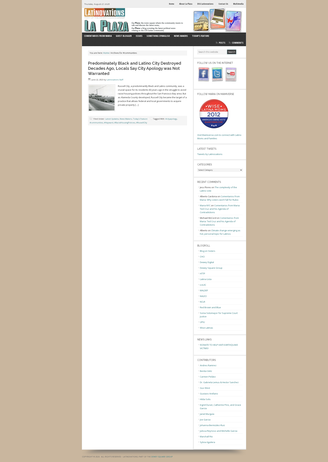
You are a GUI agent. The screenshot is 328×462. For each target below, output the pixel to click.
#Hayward (108, 122)
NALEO (203, 296)
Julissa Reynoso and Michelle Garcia (218, 430)
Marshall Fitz (206, 436)
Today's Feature (140, 119)
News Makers (126, 119)
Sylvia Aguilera (207, 442)
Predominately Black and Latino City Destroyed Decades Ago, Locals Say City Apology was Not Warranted (134, 68)
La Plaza (164, 20)
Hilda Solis (205, 399)
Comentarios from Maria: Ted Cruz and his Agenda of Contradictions (220, 209)
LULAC (203, 284)
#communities (96, 122)
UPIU (202, 322)
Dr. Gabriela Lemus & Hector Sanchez (219, 382)
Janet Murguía (207, 413)
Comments (237, 42)
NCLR (202, 301)
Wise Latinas (206, 327)
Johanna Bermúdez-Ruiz (212, 425)
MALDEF (204, 290)
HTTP (202, 273)
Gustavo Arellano (209, 393)
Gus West (205, 387)
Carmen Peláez (208, 376)
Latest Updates (112, 119)
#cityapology (171, 119)
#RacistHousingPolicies (124, 122)
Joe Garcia (205, 419)
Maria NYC (205, 205)
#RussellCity (141, 122)
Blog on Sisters (207, 250)
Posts (222, 42)
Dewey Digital (207, 262)
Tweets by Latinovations (209, 154)
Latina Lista (205, 279)
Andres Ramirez (208, 365)
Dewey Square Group (211, 267)
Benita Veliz (206, 371)
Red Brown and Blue (210, 307)
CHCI (202, 256)
